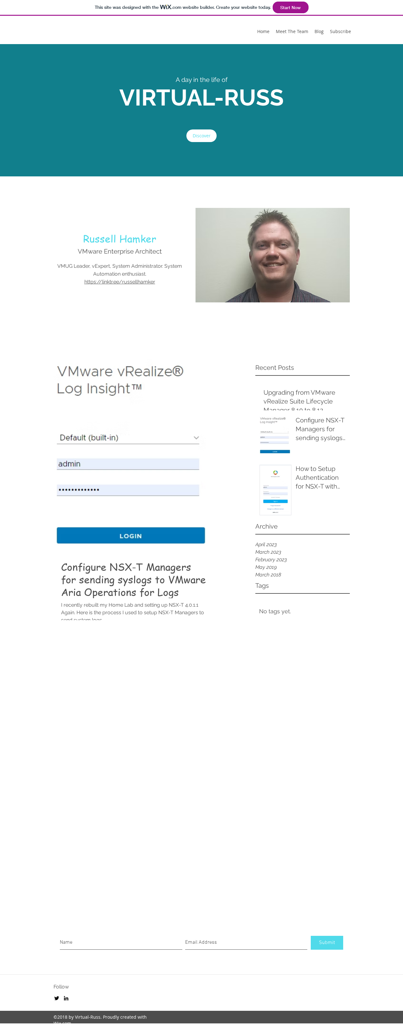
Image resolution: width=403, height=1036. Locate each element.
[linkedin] (66, 998)
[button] (201, 135)
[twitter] (57, 998)
